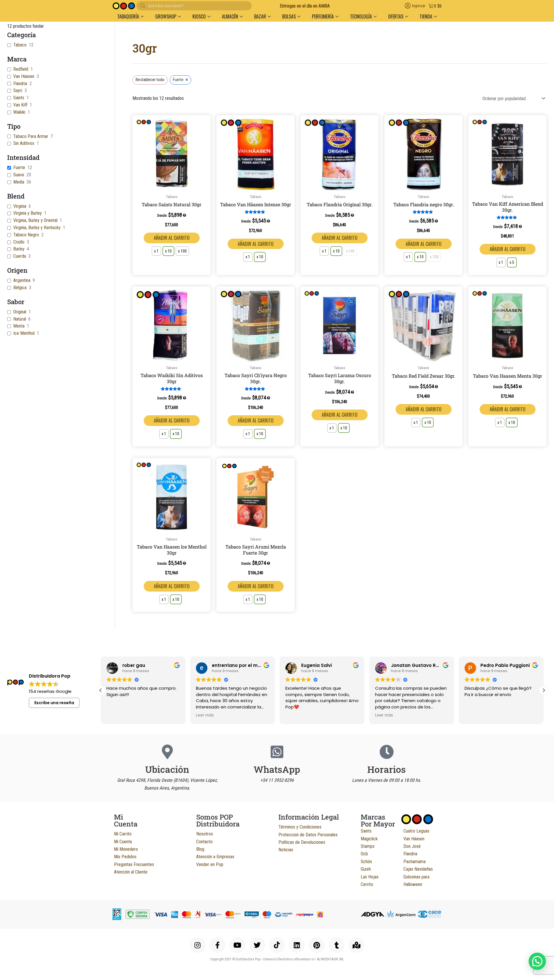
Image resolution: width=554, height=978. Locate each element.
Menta (19, 326)
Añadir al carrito (172, 237)
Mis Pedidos (125, 856)
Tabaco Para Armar (30, 136)
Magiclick (369, 839)
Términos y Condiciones (299, 827)
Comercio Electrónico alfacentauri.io (288, 959)
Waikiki (19, 112)
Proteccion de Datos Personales (308, 834)
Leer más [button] (205, 715)
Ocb (364, 854)
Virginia (19, 206)
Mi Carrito (123, 834)
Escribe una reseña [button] (54, 703)
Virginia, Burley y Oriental (35, 220)
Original (19, 312)
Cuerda (19, 256)
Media (18, 182)
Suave (18, 174)
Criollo (19, 242)
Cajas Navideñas (418, 869)
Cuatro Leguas (416, 831)
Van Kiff (20, 105)
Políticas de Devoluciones (301, 842)
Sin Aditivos (23, 143)
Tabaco (20, 45)
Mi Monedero (126, 849)
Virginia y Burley (27, 213)
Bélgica (20, 287)
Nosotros (204, 834)
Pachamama (414, 861)
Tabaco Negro (26, 235)
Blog (200, 849)
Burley (19, 249)
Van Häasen (23, 76)
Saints (18, 97)
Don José (412, 846)
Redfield (20, 69)
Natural (19, 319)
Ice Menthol (24, 333)
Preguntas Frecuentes (134, 864)
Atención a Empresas (215, 856)
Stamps (368, 846)
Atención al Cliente (130, 872)
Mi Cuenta (123, 841)
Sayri (17, 90)
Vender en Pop (209, 864)
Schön (366, 861)
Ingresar (418, 5)
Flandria (20, 83)
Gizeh (366, 869)
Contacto (204, 841)
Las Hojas (370, 877)
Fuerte (19, 167)
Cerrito (367, 884)
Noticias (285, 849)
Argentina (21, 280)
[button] (130, 16)
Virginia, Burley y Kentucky (37, 227)
